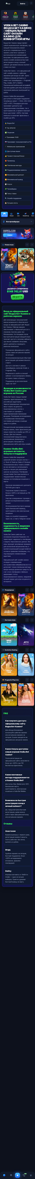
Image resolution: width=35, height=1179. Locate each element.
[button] (27, 245)
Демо (9, 268)
